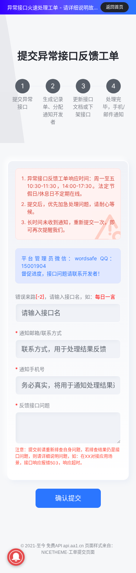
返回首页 (114, 7)
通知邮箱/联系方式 (38, 333)
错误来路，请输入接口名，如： (65, 297)
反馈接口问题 (32, 405)
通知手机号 (30, 369)
